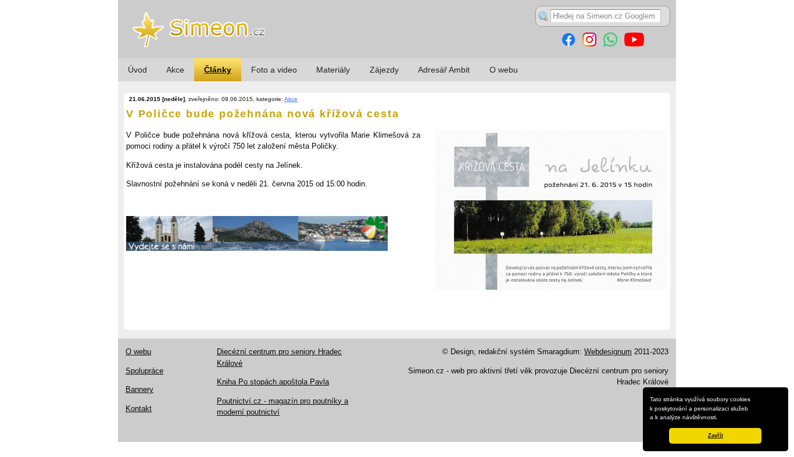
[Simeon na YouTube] (634, 43)
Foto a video (274, 69)
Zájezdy (384, 69)
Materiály (333, 69)
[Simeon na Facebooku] (568, 43)
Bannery (139, 389)
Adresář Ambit (444, 69)
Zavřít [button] (715, 435)
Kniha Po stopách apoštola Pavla (273, 381)
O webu (503, 69)
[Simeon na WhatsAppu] (610, 43)
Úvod (137, 69)
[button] (721, 418)
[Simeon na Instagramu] (589, 43)
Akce (175, 69)
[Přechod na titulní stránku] (397, 55)
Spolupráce (144, 370)
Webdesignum (608, 351)
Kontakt (139, 408)
